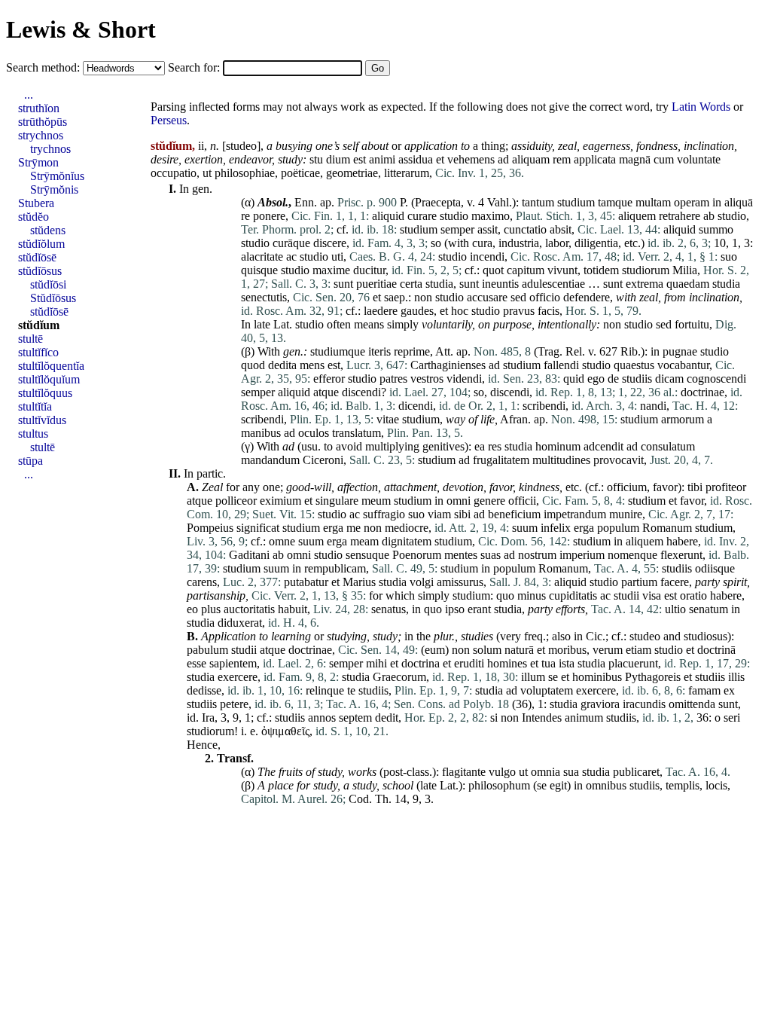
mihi (376, 663)
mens (312, 365)
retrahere (679, 215)
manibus (261, 432)
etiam (638, 649)
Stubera (36, 203)
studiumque (337, 351)
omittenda (692, 704)
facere (674, 582)
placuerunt (633, 663)
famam (704, 690)
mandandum (270, 459)
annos (322, 717)
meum (376, 500)
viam (439, 514)
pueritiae (376, 283)
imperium (582, 554)
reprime (412, 351)
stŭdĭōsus (40, 270)
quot (493, 270)
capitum (525, 270)
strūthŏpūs (42, 121)
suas (490, 554)
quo (505, 595)
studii (626, 595)
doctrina (420, 663)
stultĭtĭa (35, 406)
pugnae (680, 351)
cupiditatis (573, 595)
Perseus (169, 120)
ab (709, 215)
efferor (329, 378)
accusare (487, 297)
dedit (386, 717)
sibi (462, 514)
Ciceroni (323, 459)
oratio (693, 595)
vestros (426, 378)
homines (507, 663)
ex (729, 690)
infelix (556, 527)
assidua (415, 159)
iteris (379, 351)
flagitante (464, 771)
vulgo (502, 771)
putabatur (306, 582)
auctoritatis (249, 609)
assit (487, 229)
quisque (259, 270)
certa (411, 283)
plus (211, 609)
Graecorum (399, 676)
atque (326, 392)
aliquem (637, 215)
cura (482, 243)
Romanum (667, 527)
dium (338, 159)
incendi (487, 256)
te (351, 690)
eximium (280, 500)
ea (479, 446)
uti (337, 256)
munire (625, 514)
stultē (30, 338)
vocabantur (683, 365)
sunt (343, 283)
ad (503, 159)
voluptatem (546, 690)
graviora (600, 704)
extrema (644, 283)
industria (518, 243)
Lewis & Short (81, 29)
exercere (238, 676)
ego (596, 378)
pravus (519, 310)
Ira (208, 717)
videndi (464, 378)
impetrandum (575, 514)
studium (576, 202)
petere (234, 704)
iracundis (644, 704)
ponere (269, 215)
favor (501, 487)
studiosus (705, 636)
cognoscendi (716, 378)
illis (736, 676)
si (494, 717)
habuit (292, 609)
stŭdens (48, 230)
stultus (33, 433)
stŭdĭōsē (37, 257)
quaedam (687, 283)
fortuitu (692, 324)
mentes (460, 554)
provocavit (618, 459)
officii (522, 500)
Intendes (542, 717)
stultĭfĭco (38, 352)
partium (639, 582)
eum (435, 649)
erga (333, 527)
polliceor (236, 500)
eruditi (469, 663)
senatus (388, 609)
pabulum (207, 649)
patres (393, 378)
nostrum (537, 554)
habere (682, 541)
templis (682, 785)
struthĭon (38, 108)
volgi (422, 582)
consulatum (668, 446)
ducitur (369, 270)
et (440, 159)
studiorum (645, 270)
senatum (708, 609)
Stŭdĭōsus (53, 298)
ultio (675, 609)
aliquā (738, 202)
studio (454, 215)
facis (548, 310)
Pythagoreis (653, 676)
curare (422, 215)
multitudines (561, 459)
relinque (325, 690)
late (262, 324)
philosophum (499, 785)
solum (487, 649)
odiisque (715, 568)
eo (192, 609)
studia (439, 283)
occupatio (174, 172)
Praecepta (438, 202)
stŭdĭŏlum (41, 243)
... (28, 94)
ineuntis (500, 283)
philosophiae (245, 172)
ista (566, 663)
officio (544, 297)
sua (571, 771)
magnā (635, 159)
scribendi (544, 405)
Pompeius (210, 527)
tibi (694, 487)
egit (558, 785)
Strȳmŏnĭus (57, 175)
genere (489, 500)
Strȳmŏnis (54, 189)
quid (573, 378)
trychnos (50, 148)
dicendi (415, 405)
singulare (336, 500)
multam (653, 202)
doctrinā (716, 649)
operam (691, 202)
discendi (361, 392)
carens (202, 582)
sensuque (367, 554)
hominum (558, 446)
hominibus (597, 676)
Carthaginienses (448, 365)
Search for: (195, 67)
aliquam (531, 159)
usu (309, 446)
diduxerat (240, 622)
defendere (586, 297)
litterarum (406, 172)
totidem (601, 270)
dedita (282, 365)
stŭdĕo (33, 216)
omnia (545, 771)
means (369, 324)
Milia (684, 270)
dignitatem (406, 541)
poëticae (300, 172)
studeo (241, 145)
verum (608, 649)
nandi (653, 405)
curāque (291, 243)
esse (196, 663)
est (359, 159)
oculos (313, 432)
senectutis (264, 297)
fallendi (561, 365)
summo (716, 229)
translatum (356, 432)
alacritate (262, 256)
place (281, 785)
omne (282, 541)
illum (533, 676)
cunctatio (525, 229)
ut (207, 172)
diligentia (596, 243)
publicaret (636, 771)
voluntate (699, 159)
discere (329, 243)
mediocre (406, 527)
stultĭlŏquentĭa (51, 365)
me (353, 527)
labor (556, 243)
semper (457, 229)
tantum (538, 202)
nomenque (632, 554)
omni (458, 500)
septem (355, 717)
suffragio (384, 514)
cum (664, 159)
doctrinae (702, 392)
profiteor (725, 487)
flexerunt (681, 554)
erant (479, 609)
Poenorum (416, 554)
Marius (359, 582)
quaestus (634, 365)
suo (729, 256)
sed (518, 297)
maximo (490, 215)
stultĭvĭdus (42, 420)
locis (716, 785)
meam (364, 541)
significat (257, 527)
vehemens (471, 159)
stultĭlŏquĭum (49, 379)
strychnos (40, 135)
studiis (637, 378)
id (191, 717)
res (494, 446)
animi (382, 159)
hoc (459, 310)
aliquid (388, 215)
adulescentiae (553, 283)
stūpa (30, 460)
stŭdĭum (38, 325)
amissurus (460, 582)
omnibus (606, 785)
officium (627, 487)
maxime (331, 270)
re (245, 215)
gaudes (417, 310)
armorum (682, 419)
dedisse (204, 690)
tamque (615, 202)
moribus (567, 649)
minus (531, 595)
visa (651, 595)
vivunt (562, 270)
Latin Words (701, 106)
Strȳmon (38, 162)
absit (560, 229)
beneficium (514, 514)
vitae (387, 419)
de (613, 378)
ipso (455, 609)
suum (525, 527)
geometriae (352, 172)
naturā (519, 649)
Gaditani (249, 554)
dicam (669, 378)
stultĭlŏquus (45, 392)
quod (253, 365)
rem (562, 159)
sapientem (233, 663)
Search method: (44, 67)
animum (584, 717)
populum (618, 527)
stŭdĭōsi (48, 284)
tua (548, 663)
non (423, 297)
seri (732, 717)
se (553, 676)
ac (291, 256)
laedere (381, 310)
